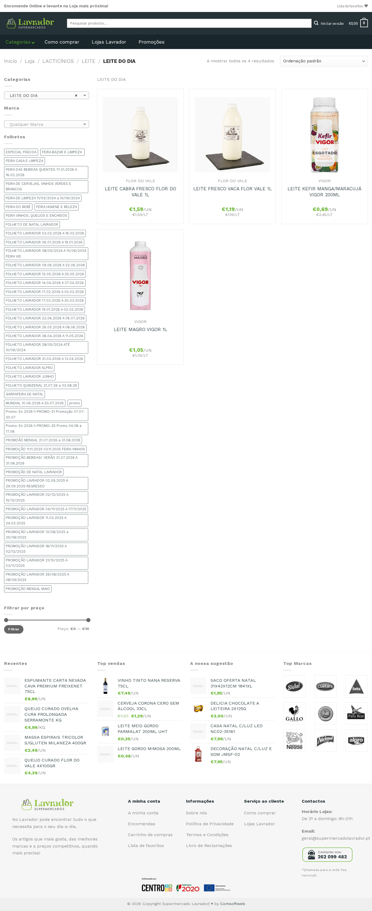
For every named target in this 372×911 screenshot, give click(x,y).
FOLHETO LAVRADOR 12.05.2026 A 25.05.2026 (45, 274)
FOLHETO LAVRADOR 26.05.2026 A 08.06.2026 (45, 327)
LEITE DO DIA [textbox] (43, 95)
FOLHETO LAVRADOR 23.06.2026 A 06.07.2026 (45, 318)
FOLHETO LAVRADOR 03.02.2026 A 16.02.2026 (45, 233)
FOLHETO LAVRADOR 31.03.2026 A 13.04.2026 (44, 359)
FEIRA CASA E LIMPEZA (24, 161)
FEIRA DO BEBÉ (18, 207)
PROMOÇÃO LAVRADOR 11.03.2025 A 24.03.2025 (36, 520)
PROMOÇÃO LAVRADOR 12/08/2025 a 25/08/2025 (37, 534)
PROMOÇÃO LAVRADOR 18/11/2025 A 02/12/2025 (36, 549)
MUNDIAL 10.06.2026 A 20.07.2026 (35, 403)
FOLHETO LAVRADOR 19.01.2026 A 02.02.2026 (44, 309)
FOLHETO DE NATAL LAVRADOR (32, 224)
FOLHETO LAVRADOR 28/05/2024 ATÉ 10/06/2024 (38, 347)
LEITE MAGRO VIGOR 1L (140, 329)
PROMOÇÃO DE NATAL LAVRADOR (34, 472)
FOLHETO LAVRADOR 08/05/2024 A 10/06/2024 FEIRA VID (46, 253)
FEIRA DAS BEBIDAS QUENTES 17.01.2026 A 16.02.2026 (41, 172)
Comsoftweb (232, 903)
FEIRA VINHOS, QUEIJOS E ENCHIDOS (36, 215)
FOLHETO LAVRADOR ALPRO (29, 368)
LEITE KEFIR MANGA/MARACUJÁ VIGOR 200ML (324, 191)
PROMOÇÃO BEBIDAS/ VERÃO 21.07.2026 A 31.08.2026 (42, 460)
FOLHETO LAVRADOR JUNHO (30, 376)
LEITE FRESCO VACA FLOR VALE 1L (232, 188)
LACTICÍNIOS (58, 61)
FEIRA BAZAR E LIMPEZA (62, 152)
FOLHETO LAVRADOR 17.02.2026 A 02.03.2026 (45, 292)
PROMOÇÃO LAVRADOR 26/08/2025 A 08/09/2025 (37, 577)
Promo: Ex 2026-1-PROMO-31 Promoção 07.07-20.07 (45, 414)
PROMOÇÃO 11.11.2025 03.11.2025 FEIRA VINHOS (45, 449)
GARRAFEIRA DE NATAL (24, 394)
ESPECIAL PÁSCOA (21, 152)
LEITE (88, 61)
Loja (30, 61)
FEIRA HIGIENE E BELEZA (56, 207)
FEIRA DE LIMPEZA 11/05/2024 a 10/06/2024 (43, 198)
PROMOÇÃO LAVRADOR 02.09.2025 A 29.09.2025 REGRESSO (37, 483)
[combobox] (46, 95)
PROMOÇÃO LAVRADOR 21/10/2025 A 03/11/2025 (37, 563)
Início (10, 61)
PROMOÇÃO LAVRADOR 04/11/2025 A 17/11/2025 (46, 509)
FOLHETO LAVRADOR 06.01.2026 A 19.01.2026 (44, 242)
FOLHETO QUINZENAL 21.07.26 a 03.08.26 (41, 385)
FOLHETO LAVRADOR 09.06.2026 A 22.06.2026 (45, 265)
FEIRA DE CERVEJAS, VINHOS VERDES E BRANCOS (38, 186)
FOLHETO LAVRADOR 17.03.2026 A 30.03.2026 (45, 300)
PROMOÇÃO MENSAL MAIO (28, 589)
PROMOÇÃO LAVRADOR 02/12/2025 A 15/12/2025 (37, 497)
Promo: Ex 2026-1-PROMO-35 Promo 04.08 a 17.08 (43, 428)
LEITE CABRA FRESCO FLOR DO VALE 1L (140, 191)
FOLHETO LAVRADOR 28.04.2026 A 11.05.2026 (44, 336)
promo (74, 403)
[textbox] (45, 124)
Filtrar (13, 629)
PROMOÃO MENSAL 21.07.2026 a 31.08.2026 (43, 440)
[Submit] (316, 23)
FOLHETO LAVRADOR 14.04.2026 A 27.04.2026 (45, 283)
